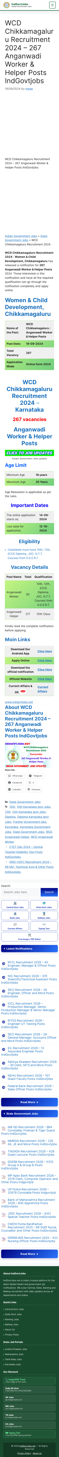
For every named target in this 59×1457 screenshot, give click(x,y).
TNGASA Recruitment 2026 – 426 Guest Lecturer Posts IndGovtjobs (31, 1153)
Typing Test (44, 926)
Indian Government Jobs (21, 236)
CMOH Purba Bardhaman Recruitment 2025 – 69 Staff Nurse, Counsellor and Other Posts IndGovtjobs (29, 1227)
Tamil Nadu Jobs (13, 1359)
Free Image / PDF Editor (29, 936)
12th (7, 812)
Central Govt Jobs (15, 904)
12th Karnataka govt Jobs (29, 812)
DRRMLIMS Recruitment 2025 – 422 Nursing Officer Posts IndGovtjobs (33, 1239)
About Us (10, 1329)
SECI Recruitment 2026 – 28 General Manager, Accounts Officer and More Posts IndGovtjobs (29, 1038)
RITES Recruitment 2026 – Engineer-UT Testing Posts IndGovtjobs (23, 1024)
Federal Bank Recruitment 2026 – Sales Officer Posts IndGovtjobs (31, 1087)
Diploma (10, 816)
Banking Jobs (12, 1319)
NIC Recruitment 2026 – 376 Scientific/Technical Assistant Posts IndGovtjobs (29, 979)
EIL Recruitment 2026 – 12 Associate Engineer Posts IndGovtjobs (22, 1051)
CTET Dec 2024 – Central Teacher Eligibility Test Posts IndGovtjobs (24, 852)
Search (5, 886)
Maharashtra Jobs (14, 1354)
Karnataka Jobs (13, 1364)
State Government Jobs (25, 802)
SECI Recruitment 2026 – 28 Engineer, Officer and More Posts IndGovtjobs (27, 993)
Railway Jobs (44, 915)
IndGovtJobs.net (27, 1446)
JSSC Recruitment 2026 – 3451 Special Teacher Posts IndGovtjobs (32, 1215)
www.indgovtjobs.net (19, 702)
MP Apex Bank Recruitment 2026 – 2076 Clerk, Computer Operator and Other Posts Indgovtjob (29, 1179)
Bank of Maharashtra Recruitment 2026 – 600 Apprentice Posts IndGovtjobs (28, 1203)
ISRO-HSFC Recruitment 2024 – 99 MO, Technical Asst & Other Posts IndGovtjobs (29, 867)
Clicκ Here (45, 651)
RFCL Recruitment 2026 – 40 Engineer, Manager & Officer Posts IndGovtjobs (28, 966)
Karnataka (11, 827)
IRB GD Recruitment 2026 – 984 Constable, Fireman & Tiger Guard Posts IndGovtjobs (28, 1130)
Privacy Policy (12, 1334)
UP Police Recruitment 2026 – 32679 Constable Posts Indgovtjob (32, 1191)
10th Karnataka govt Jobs (33, 806)
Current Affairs (15, 926)
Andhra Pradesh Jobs (16, 1349)
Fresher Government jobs (29, 822)
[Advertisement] (29, 126)
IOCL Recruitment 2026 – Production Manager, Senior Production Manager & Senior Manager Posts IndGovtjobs (28, 1008)
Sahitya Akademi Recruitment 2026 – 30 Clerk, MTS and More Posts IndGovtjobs (29, 1065)
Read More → (29, 1102)
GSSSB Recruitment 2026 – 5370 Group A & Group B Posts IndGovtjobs (27, 1165)
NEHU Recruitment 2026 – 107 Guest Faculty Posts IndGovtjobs (30, 1077)
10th (12, 806)
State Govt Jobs (44, 904)
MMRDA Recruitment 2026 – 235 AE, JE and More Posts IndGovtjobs (32, 1142)
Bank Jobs (15, 915)
